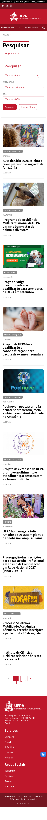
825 (21, 681)
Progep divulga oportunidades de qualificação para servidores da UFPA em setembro (23, 287)
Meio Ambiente (8, 402)
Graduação (7, 618)
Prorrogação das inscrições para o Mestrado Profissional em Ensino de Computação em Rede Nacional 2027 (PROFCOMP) (23, 564)
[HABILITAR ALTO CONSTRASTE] (4, 6)
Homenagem (8, 527)
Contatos (9, 752)
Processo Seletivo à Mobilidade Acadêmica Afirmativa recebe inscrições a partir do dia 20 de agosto (23, 628)
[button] (4, 16)
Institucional (10, 272)
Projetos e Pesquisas (12, 151)
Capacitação (8, 277)
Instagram (10, 770)
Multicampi (7, 215)
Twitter (8, 781)
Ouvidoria (9, 736)
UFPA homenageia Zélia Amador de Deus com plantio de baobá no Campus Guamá (23, 535)
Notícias (7, 522)
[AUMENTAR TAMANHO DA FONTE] (12, 6)
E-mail (8, 742)
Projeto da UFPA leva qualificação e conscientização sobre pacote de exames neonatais (23, 349)
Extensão (7, 156)
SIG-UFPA (9, 747)
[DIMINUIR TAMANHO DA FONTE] (8, 6)
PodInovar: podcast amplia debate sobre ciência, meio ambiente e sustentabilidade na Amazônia (23, 412)
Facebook (9, 776)
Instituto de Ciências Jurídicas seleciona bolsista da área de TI (22, 656)
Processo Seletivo (11, 614)
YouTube (9, 786)
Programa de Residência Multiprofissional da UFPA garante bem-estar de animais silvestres (21, 225)
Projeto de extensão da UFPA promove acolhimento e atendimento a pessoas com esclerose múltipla (23, 474)
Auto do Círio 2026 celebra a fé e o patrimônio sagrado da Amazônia (23, 164)
